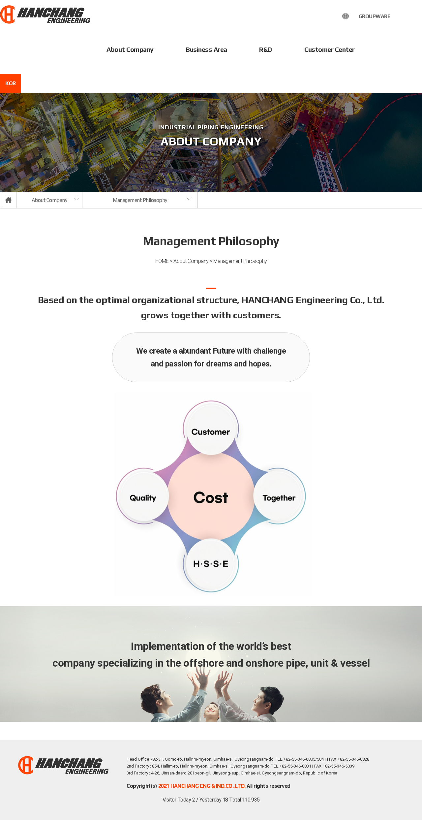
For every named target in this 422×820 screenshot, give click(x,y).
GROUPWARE (375, 16)
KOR (10, 83)
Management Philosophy (140, 200)
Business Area (206, 49)
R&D (265, 49)
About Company (130, 49)
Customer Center (329, 49)
